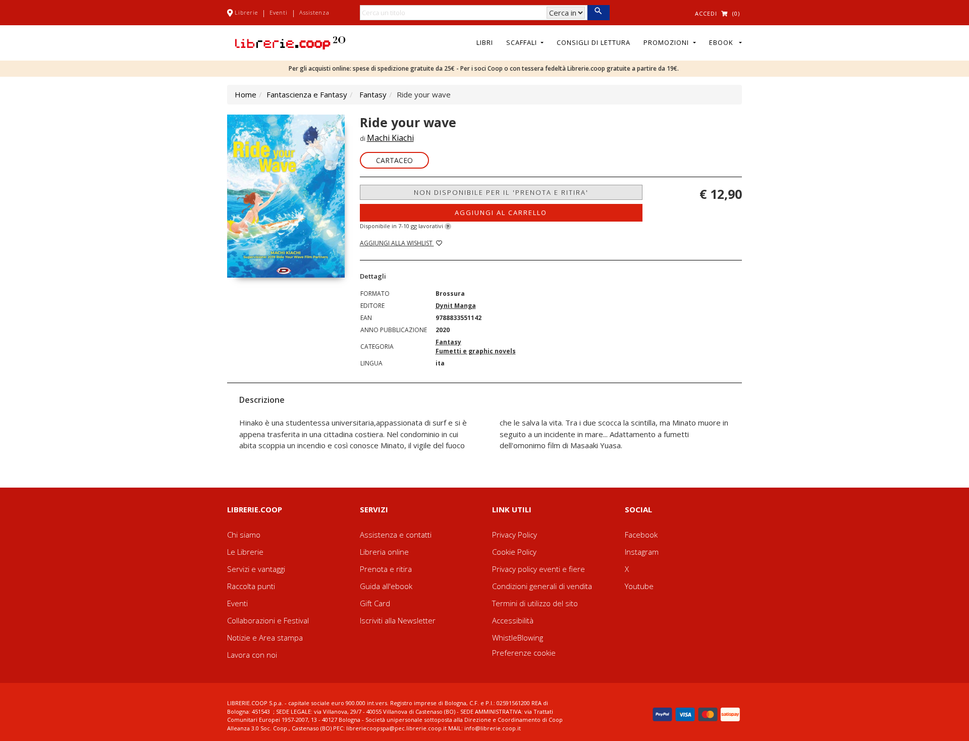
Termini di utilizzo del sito (535, 603)
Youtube (639, 586)
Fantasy (373, 94)
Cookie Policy (514, 552)
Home (245, 94)
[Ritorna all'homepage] (290, 42)
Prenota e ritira (386, 569)
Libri (484, 42)
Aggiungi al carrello (501, 212)
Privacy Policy (514, 535)
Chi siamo (243, 535)
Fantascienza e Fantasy (306, 94)
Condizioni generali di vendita (542, 586)
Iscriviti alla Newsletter (398, 620)
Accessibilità (512, 620)
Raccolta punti (251, 586)
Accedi (706, 13)
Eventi (279, 12)
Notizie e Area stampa (265, 637)
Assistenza (314, 12)
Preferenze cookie (524, 653)
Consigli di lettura (593, 42)
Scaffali (522, 42)
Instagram (642, 552)
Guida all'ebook (386, 586)
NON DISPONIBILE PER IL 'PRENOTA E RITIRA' (501, 192)
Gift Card (375, 603)
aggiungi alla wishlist (397, 243)
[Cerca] (598, 12)
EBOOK (723, 42)
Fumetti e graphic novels (476, 351)
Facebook (641, 535)
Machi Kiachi (390, 137)
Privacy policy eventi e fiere (538, 569)
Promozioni (667, 42)
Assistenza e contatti (396, 535)
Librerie (246, 12)
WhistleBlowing (517, 637)
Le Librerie (245, 552)
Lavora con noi (252, 655)
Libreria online (384, 552)
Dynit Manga (456, 305)
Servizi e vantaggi (256, 569)
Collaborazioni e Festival (268, 620)
